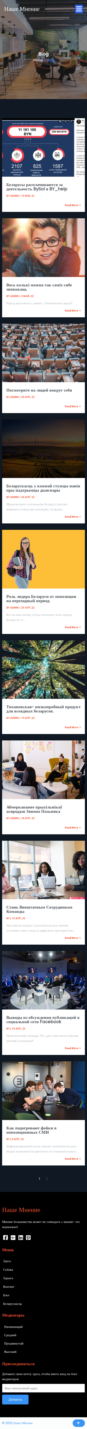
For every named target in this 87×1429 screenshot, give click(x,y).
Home (38, 60)
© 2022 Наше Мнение (17, 1423)
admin (14, 195)
